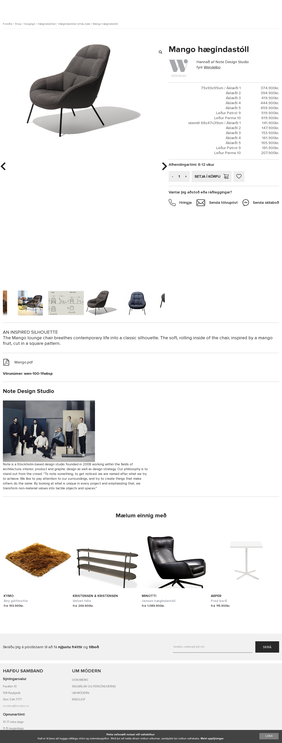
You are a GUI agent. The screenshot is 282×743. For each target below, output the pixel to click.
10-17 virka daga (13, 721)
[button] (160, 52)
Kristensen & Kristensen (95, 596)
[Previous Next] (38, 559)
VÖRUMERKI (80, 679)
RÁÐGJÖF (78, 699)
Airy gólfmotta (16, 601)
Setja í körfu (207, 176)
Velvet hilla (82, 601)
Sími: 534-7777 (12, 699)
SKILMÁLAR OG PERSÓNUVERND (94, 686)
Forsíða (7, 24)
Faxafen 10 (10, 686)
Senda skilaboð (266, 202)
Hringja (185, 202)
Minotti (149, 596)
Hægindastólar (47, 24)
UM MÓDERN (80, 692)
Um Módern (86, 671)
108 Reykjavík (12, 692)
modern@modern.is (16, 706)
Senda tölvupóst (223, 202)
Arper (216, 596)
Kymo (9, 596)
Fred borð (219, 601)
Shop (18, 24)
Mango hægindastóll (105, 24)
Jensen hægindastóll (159, 601)
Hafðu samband (23, 671)
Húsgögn (29, 24)
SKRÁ (267, 647)
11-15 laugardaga (13, 728)
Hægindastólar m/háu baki (74, 24)
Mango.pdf (23, 362)
